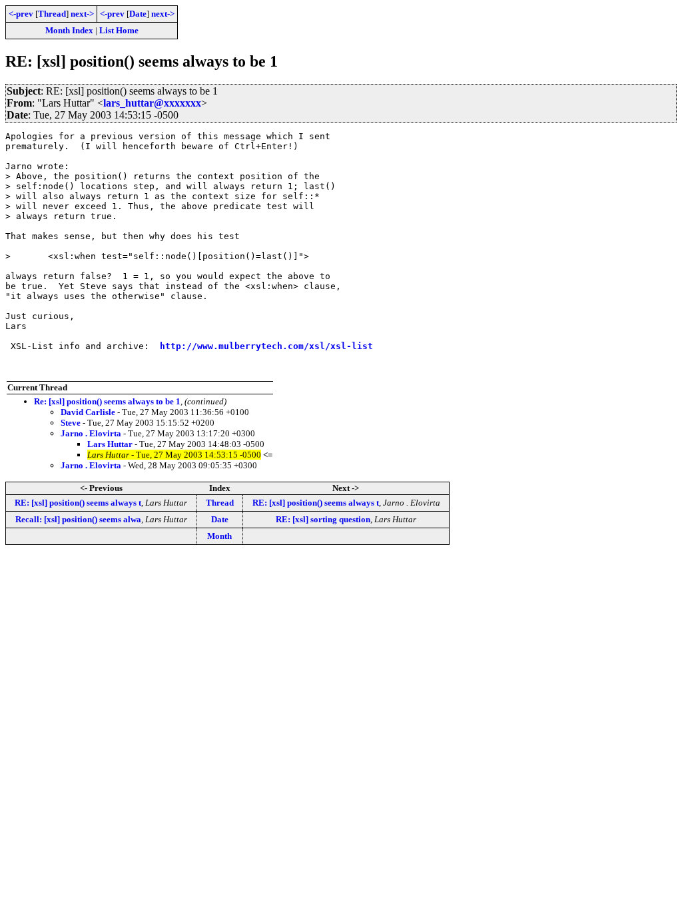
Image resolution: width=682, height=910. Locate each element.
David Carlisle (88, 412)
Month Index (69, 30)
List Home (119, 30)
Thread (52, 14)
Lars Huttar (110, 444)
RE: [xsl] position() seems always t (78, 503)
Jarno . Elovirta (91, 433)
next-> (82, 14)
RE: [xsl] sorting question (323, 519)
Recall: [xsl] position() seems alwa (78, 519)
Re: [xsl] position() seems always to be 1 (107, 401)
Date (138, 14)
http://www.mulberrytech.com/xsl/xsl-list (266, 346)
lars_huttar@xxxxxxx (152, 103)
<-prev (21, 14)
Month (219, 536)
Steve (71, 423)
